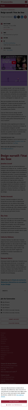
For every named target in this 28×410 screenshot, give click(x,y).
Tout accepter (14, 401)
